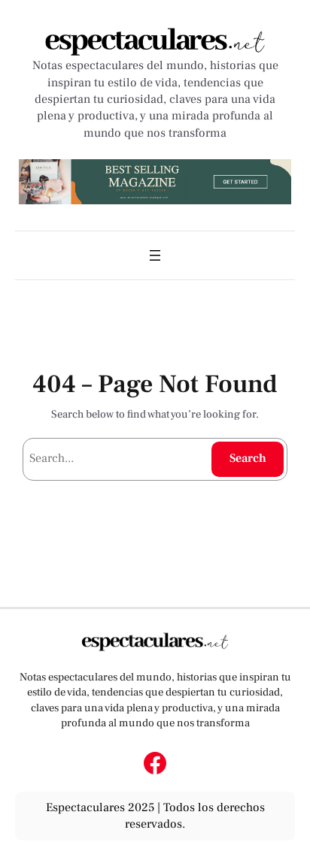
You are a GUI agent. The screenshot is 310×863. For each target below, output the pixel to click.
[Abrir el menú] (155, 255)
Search (247, 458)
